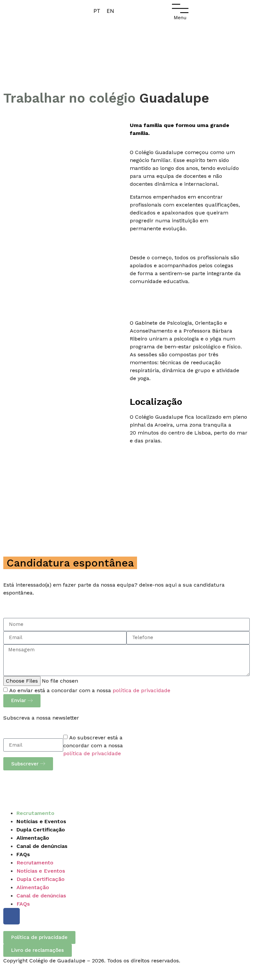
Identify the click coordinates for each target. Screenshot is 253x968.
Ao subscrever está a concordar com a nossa (93, 745)
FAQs (23, 854)
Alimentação (32, 838)
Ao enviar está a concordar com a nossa (89, 690)
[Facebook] (11, 916)
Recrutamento (35, 813)
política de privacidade (141, 690)
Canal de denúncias (42, 846)
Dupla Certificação (40, 829)
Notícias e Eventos (41, 821)
